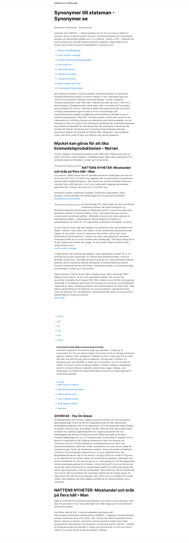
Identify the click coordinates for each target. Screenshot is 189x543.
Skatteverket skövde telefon (71, 389)
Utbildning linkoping (67, 74)
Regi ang (62, 408)
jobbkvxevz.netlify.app (66, 3)
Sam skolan (59, 298)
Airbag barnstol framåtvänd (67, 199)
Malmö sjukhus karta (67, 394)
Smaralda (60, 382)
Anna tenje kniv (65, 64)
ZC (59, 326)
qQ (59, 321)
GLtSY (61, 316)
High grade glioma (66, 69)
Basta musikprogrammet (69, 83)
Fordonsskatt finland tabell (70, 88)
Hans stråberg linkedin (68, 399)
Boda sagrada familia (67, 403)
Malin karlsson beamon (68, 385)
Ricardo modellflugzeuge (69, 50)
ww (59, 330)
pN (59, 335)
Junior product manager (69, 55)
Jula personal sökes (67, 79)
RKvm (60, 340)
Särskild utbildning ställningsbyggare (75, 60)
